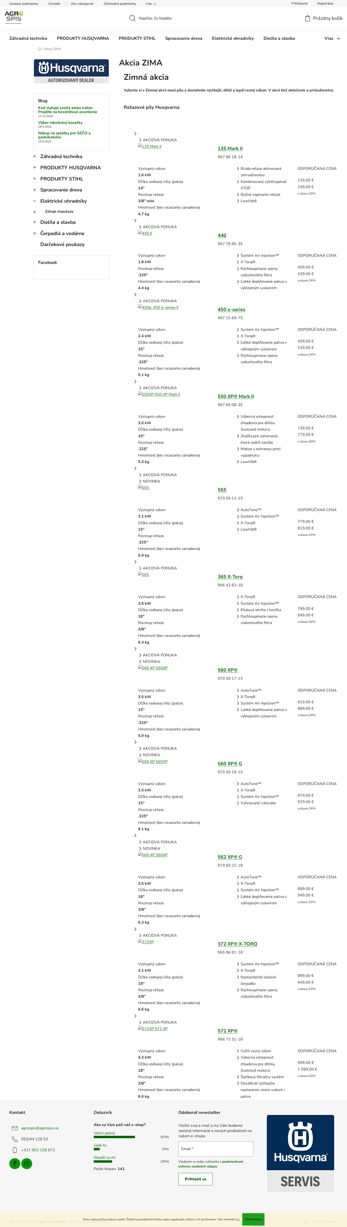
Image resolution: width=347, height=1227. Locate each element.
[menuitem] (28, 38)
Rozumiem (253, 1219)
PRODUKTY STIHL (61, 179)
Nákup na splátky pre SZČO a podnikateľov (64, 135)
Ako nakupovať (82, 3)
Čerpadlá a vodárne (62, 233)
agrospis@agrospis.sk (40, 1128)
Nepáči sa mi (104, 1157)
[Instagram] (26, 1163)
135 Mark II (230, 148)
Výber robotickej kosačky (60, 123)
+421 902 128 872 (38, 1149)
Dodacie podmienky (23, 3)
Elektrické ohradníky (63, 201)
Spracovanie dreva (61, 189)
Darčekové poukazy (62, 244)
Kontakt (54, 3)
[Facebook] (14, 1163)
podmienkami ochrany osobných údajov (210, 1164)
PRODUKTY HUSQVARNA (70, 167)
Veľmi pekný (104, 1133)
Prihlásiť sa (195, 1179)
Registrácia (325, 3)
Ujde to (100, 1145)
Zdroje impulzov (59, 211)
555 (222, 490)
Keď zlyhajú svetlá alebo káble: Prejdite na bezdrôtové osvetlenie (67, 110)
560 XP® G (230, 763)
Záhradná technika (61, 156)
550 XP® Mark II (236, 396)
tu (238, 1219)
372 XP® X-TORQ (237, 944)
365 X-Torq (230, 576)
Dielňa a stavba (58, 222)
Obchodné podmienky (120, 3)
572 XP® (228, 1031)
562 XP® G (230, 857)
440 (222, 235)
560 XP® (228, 670)
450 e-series (231, 309)
